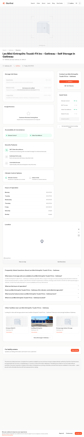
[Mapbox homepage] (7, 258)
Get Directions (62, 262)
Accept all (78, 433)
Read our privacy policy (7, 435)
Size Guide (60, 3)
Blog (53, 3)
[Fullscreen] (78, 235)
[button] (69, 81)
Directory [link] (18, 50)
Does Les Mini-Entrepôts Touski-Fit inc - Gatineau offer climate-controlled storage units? (34, 290)
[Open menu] (79, 3)
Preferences (69, 433)
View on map (22, 262)
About (43, 3)
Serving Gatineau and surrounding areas (70, 126)
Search (33, 3)
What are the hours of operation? (16, 286)
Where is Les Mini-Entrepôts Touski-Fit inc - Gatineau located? (25, 297)
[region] (42, 243)
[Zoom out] (78, 232)
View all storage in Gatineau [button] (41, 337)
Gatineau (11, 50)
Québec (71, 3)
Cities (38, 3)
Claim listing (75, 350)
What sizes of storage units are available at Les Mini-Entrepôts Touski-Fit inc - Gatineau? (33, 276)
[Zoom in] (78, 229)
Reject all (61, 433)
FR (76, 3)
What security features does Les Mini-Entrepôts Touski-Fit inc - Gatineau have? (30, 294)
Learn (48, 3)
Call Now (18, 66)
